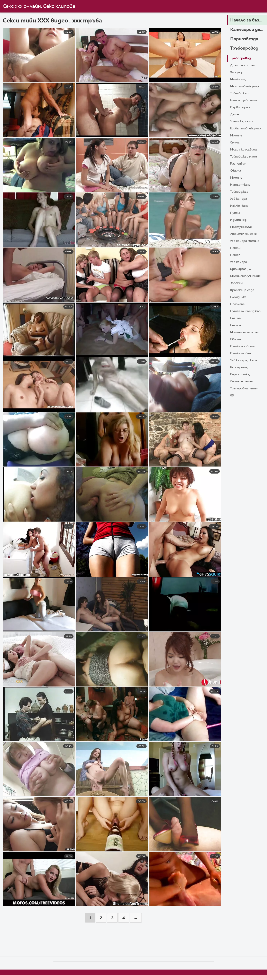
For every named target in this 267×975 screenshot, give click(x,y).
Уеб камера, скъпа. (244, 360)
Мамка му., (238, 79)
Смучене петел (242, 381)
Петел (235, 255)
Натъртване (240, 184)
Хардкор (236, 72)
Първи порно (240, 107)
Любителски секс (243, 234)
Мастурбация (241, 227)
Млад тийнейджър (244, 86)
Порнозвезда (244, 39)
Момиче (236, 135)
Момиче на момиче (244, 332)
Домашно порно (242, 65)
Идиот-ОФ (238, 220)
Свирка (235, 170)
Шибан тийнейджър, (246, 128)
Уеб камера (238, 198)
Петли (235, 248)
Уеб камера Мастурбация (240, 263)
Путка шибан (240, 353)
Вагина (235, 318)
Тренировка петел (244, 388)
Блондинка (238, 297)
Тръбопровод (244, 48)
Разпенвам (238, 163)
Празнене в (238, 304)
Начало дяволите (243, 100)
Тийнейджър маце (243, 156)
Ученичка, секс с (242, 121)
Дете (234, 114)
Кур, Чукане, (239, 367)
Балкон (235, 325)
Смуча (234, 142)
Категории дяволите (248, 30)
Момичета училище (245, 276)
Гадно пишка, (240, 374)
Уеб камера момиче (244, 241)
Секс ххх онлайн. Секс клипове (39, 6)
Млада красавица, (244, 149)
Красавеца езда (242, 290)
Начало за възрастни (248, 20)
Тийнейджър (239, 93)
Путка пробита (242, 346)
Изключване (239, 205)
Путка (235, 213)
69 (232, 395)
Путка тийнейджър (245, 311)
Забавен (236, 283)
